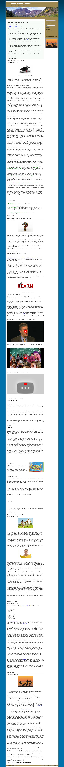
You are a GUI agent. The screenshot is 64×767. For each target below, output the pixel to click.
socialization (29, 762)
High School (12, 215)
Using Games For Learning (15, 398)
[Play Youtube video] (25, 331)
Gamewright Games (32, 488)
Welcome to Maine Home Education (18, 22)
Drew (17, 62)
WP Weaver (54, 765)
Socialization (12, 762)
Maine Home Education (21, 4)
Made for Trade (10, 427)
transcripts (31, 188)
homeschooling (25, 762)
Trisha (16, 400)
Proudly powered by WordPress (45, 765)
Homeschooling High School (15, 60)
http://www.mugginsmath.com (38, 412)
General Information (14, 58)
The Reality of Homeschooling (16, 514)
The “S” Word (11, 672)
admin (18, 24)
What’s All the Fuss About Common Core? (19, 218)
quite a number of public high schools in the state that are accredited (20, 175)
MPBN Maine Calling (13, 601)
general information (19, 762)
